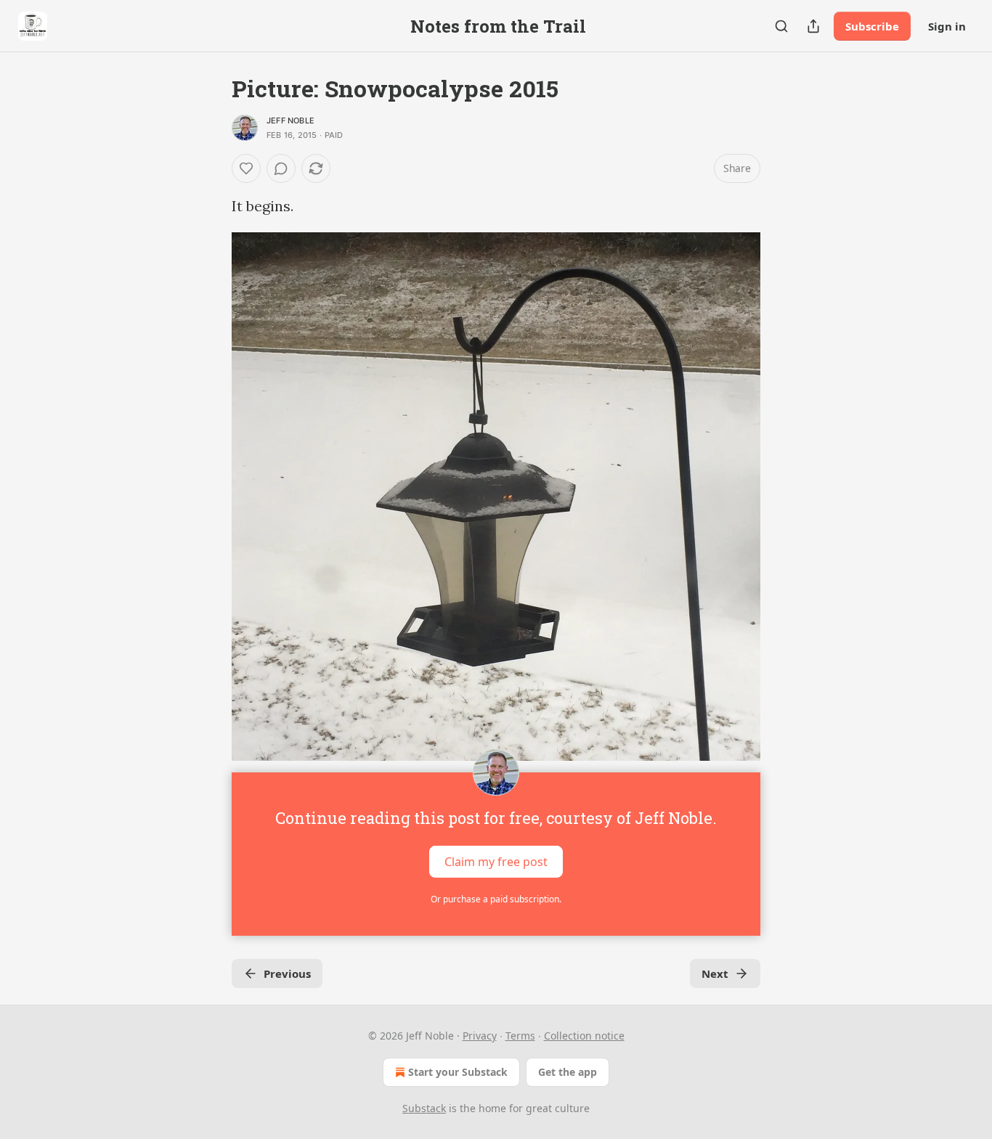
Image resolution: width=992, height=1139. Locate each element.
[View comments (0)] (281, 168)
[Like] (246, 168)
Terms (520, 1035)
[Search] (781, 26)
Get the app (567, 1072)
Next (715, 973)
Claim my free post (496, 862)
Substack (424, 1108)
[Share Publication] (813, 26)
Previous (287, 973)
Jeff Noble (290, 120)
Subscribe (872, 26)
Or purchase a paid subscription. (496, 899)
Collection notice (584, 1035)
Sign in (947, 26)
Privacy (480, 1035)
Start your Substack (458, 1072)
